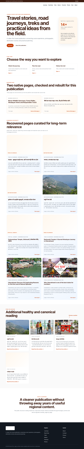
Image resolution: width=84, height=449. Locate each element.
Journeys (45, 5)
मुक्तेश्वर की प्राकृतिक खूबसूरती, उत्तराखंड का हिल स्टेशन (22, 199)
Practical (64, 5)
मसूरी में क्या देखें (48, 199)
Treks (55, 5)
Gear (72, 5)
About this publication (21, 45)
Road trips (50, 5)
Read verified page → (35, 111)
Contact (76, 1)
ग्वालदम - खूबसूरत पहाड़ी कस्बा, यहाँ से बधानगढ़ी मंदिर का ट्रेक (23, 159)
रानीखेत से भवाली (10, 371)
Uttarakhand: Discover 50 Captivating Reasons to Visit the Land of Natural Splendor (23, 283)
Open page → (37, 171)
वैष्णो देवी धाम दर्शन (35, 339)
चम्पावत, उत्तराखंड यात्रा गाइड (51, 159)
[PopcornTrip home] (11, 5)
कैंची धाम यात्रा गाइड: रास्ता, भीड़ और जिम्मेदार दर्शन (57, 101)
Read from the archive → (13, 349)
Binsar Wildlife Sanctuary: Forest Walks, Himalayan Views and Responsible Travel (22, 101)
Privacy (64, 435)
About (76, 5)
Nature (59, 5)
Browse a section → (73, 316)
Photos (68, 5)
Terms (64, 437)
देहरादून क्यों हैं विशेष (60, 339)
